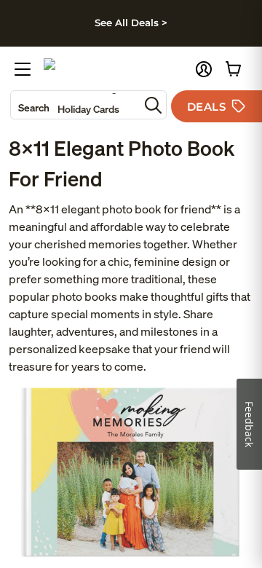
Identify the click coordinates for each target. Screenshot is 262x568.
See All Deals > (131, 22)
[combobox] (75, 105)
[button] (204, 69)
